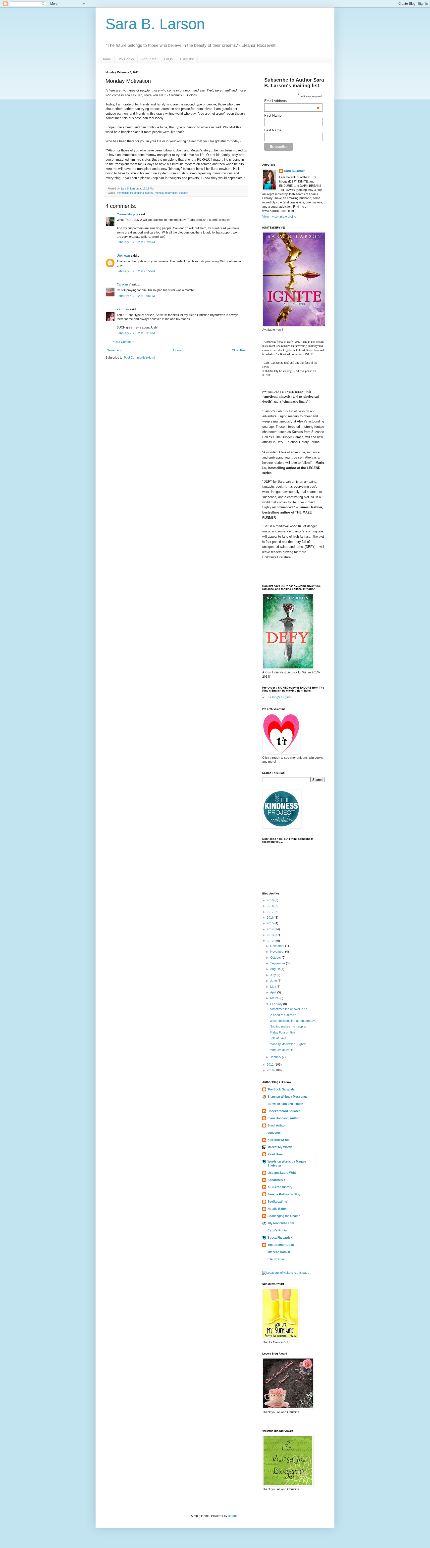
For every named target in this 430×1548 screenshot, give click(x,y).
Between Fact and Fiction (285, 1104)
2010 (270, 1070)
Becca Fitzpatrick (280, 1237)
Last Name (272, 130)
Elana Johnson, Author (284, 1118)
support (183, 192)
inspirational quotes (141, 192)
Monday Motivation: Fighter (288, 1044)
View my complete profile (279, 216)
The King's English (278, 697)
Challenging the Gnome (284, 1216)
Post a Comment (123, 342)
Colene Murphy (127, 214)
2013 (270, 935)
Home (106, 59)
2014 (270, 929)
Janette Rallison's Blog (284, 1194)
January (276, 1057)
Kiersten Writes (279, 1140)
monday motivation (166, 192)
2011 (270, 1064)
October (276, 957)
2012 (270, 941)
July (273, 975)
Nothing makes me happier (288, 1026)
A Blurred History (280, 1187)
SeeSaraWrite (277, 1201)
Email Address (292, 101)
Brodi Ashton (277, 1125)
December (277, 946)
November (277, 951)
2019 (270, 900)
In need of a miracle (283, 1015)
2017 (270, 912)
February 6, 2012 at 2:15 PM (136, 271)
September (278, 963)
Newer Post (114, 350)
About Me (149, 59)
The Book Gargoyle (281, 1089)
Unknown (123, 255)
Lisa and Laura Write (282, 1172)
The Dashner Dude (281, 1245)
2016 (270, 917)
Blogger (233, 1516)
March (274, 998)
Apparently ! (276, 1180)
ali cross (123, 309)
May (273, 986)
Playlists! (187, 59)
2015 (270, 923)
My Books (126, 59)
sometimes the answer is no (288, 1009)
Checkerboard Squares (284, 1111)
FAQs (168, 59)
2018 (270, 906)
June (274, 981)
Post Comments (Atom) (139, 357)
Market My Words (280, 1147)
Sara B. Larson (155, 24)
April (273, 992)
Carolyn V (124, 284)
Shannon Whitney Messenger (288, 1096)
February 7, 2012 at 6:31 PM (136, 333)
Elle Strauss (276, 1259)
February (276, 1004)
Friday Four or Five (282, 1032)
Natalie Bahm (277, 1209)
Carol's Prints (277, 1230)
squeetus (274, 1132)
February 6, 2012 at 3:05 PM (136, 296)
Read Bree (275, 1154)
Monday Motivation (282, 1050)
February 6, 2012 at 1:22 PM (136, 242)
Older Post (239, 350)
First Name (273, 115)
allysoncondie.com (281, 1223)
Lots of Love (278, 1038)
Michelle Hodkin (279, 1252)
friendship (123, 192)
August (275, 969)
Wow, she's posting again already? (293, 1021)
